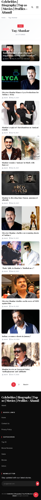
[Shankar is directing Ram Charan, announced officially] (20, 183)
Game (4, 454)
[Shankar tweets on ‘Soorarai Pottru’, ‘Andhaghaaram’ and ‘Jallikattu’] (20, 355)
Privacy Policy (7, 429)
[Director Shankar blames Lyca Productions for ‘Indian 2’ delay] (20, 78)
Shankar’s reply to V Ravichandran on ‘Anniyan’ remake (20, 128)
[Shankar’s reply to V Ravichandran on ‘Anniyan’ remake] (20, 113)
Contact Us (5, 423)
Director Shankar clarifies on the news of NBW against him (20, 302)
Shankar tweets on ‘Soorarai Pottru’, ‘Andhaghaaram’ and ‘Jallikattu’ (16, 370)
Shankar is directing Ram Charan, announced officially (20, 199)
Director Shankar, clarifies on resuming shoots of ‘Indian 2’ (20, 234)
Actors (4, 466)
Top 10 (6, 49)
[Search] (32, 7)
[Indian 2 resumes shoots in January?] (20, 322)
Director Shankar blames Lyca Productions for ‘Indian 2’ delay (20, 93)
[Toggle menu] (37, 7)
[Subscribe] (37, 483)
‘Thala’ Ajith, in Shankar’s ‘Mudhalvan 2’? (18, 268)
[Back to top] (35, 494)
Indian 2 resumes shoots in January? (16, 336)
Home (3, 17)
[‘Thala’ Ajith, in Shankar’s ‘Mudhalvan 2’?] (20, 253)
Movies (4, 460)
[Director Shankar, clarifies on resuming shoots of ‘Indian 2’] (20, 218)
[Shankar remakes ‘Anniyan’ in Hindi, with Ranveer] (20, 148)
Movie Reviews (7, 448)
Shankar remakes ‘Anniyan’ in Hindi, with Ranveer (18, 164)
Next (25, 384)
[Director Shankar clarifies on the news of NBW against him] (20, 286)
